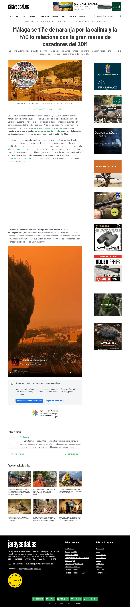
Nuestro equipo (71, 554)
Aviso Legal (70, 561)
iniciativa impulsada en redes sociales (24, 149)
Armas (99, 567)
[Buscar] (120, 16)
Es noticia (100, 548)
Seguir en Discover (54, 401)
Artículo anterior (16, 454)
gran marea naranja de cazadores (48, 131)
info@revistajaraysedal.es (30, 569)
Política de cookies (73, 570)
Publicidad (69, 548)
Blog (33, 21)
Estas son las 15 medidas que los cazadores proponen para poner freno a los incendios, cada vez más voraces (70, 491)
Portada (28, 21)
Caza (98, 551)
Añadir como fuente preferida (29, 401)
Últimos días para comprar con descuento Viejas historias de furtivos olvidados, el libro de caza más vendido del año (70, 518)
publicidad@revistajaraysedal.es (39, 564)
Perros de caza (102, 570)
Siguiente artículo (73, 454)
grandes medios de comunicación (22, 158)
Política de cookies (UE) (75, 573)
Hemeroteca (101, 573)
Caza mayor (101, 554)
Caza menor (101, 558)
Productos (100, 564)
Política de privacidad (74, 564)
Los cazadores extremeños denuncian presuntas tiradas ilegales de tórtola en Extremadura (18, 518)
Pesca (98, 561)
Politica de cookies (72, 567)
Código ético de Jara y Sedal (77, 558)
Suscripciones (71, 551)
